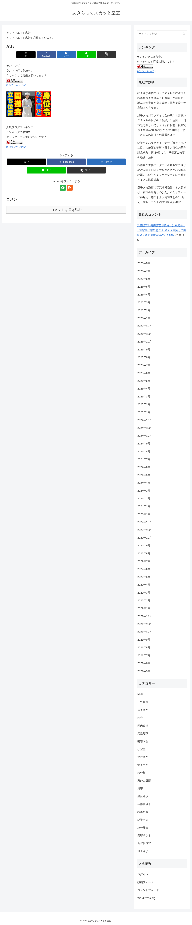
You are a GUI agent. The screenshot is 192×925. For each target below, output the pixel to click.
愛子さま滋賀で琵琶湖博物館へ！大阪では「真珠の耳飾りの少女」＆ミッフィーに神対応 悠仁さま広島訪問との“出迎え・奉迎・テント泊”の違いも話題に (161, 195)
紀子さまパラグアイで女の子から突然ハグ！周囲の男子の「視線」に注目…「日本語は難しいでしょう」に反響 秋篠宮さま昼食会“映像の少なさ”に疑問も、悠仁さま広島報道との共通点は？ (161, 125)
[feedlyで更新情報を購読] (63, 188)
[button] (106, 54)
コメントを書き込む (66, 210)
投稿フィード (145, 882)
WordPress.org (146, 898)
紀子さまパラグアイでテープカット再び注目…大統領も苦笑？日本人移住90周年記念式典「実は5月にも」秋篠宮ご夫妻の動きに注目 (161, 150)
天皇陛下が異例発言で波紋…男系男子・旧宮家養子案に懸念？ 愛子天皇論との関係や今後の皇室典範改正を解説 (161, 230)
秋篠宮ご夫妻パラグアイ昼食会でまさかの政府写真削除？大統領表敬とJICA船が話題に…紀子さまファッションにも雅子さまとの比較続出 (161, 172)
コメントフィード (148, 890)
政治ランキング (14, 85)
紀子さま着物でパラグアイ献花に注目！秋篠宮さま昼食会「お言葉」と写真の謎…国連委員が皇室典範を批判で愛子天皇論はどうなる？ (161, 100)
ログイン (142, 874)
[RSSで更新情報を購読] (70, 188)
